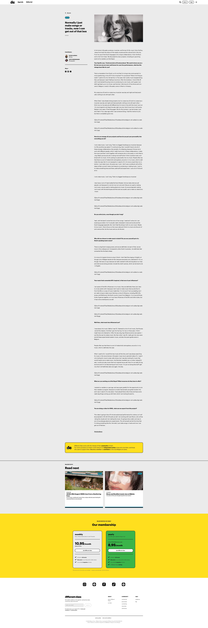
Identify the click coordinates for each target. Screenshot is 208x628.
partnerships (124, 601)
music (67, 17)
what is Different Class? (111, 600)
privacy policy (74, 610)
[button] (196, 2)
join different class (87, 550)
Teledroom (107, 622)
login (191, 2)
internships (124, 606)
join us (185, 2)
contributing (124, 603)
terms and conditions (106, 617)
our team (110, 602)
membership (124, 599)
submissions (124, 608)
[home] (13, 2)
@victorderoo (98, 431)
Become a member (96, 449)
